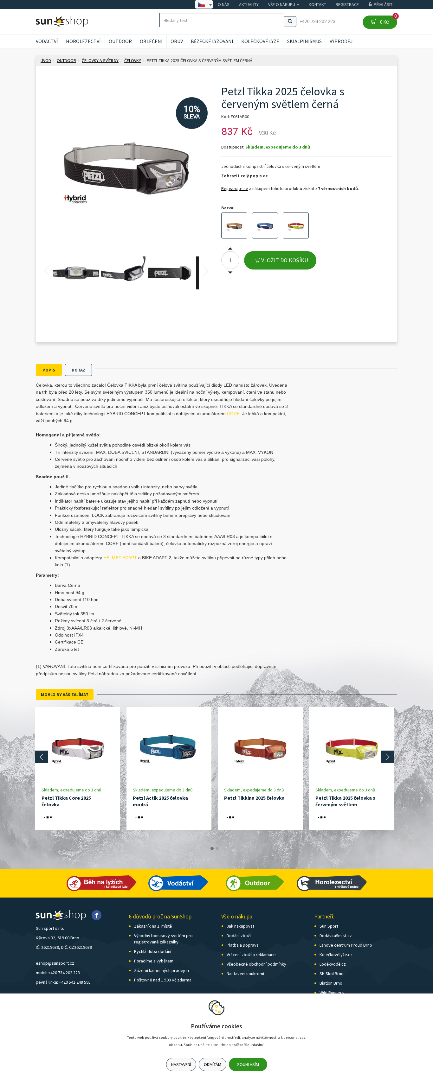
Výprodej (341, 41)
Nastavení (181, 1064)
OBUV (177, 41)
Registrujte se (234, 188)
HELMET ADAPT (120, 557)
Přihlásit (383, 4)
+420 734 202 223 (317, 21)
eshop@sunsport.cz (55, 963)
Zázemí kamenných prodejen (161, 970)
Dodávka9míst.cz (336, 935)
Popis (48, 370)
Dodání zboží (239, 935)
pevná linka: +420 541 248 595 (63, 982)
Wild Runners (332, 992)
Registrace (347, 4)
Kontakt (317, 4)
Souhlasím (248, 1064)
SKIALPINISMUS (304, 41)
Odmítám (212, 1064)
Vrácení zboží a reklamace (251, 954)
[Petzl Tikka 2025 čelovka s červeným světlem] (351, 747)
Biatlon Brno (331, 983)
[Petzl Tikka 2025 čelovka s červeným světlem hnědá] (234, 225)
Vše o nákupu (282, 4)
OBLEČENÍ (151, 41)
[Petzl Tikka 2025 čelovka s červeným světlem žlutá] (296, 225)
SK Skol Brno (332, 973)
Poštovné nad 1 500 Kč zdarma (162, 980)
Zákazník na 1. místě (153, 926)
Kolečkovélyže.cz (336, 954)
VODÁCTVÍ (47, 41)
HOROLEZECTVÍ (83, 41)
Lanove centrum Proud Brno (346, 945)
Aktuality (249, 4)
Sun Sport (329, 926)
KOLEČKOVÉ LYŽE (260, 41)
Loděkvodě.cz (333, 964)
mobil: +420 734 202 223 (58, 972)
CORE (233, 413)
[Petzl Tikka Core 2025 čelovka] (77, 747)
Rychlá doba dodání (152, 951)
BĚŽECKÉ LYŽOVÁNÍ (212, 41)
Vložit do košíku (284, 260)
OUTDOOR (120, 41)
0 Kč (387, 20)
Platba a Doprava (243, 945)
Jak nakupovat (240, 926)
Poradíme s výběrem (153, 961)
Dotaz (78, 370)
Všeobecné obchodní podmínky (256, 964)
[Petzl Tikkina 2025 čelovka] (260, 747)
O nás (223, 4)
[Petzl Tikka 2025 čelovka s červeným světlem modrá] (265, 225)
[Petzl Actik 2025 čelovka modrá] (169, 747)
